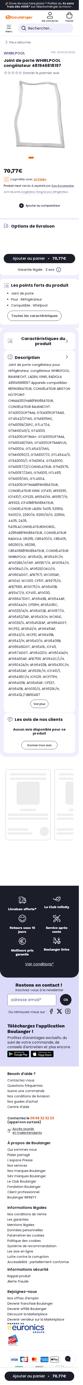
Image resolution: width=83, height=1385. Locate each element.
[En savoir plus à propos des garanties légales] (58, 269)
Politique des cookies (24, 1240)
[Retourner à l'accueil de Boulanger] (19, 17)
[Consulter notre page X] (59, 1012)
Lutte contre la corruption (28, 1256)
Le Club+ (40, 179)
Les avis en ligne (20, 1251)
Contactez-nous (20, 1080)
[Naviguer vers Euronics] (39, 1328)
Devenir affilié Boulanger (27, 1309)
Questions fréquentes (25, 1085)
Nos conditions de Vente (27, 1214)
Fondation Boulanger (24, 1186)
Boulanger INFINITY (21, 1197)
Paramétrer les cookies (25, 1235)
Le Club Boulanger (21, 1181)
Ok (65, 999)
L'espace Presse (20, 1160)
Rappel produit (19, 1276)
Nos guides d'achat (22, 1101)
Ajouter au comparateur (43, 205)
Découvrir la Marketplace (27, 1314)
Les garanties (18, 1219)
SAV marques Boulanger (26, 1176)
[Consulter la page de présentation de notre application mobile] (18, 1054)
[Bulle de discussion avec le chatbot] (67, 1359)
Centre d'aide (18, 1107)
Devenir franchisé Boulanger (30, 1303)
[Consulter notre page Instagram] (68, 1012)
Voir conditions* (39, 964)
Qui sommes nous (22, 1149)
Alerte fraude (18, 1281)
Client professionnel (23, 1192)
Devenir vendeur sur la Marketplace (35, 1319)
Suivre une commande (25, 1091)
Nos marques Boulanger (26, 1170)
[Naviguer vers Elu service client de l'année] (39, 1340)
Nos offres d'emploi (23, 1298)
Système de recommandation (31, 1246)
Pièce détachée (20, 42)
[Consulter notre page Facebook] (51, 1012)
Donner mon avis (39, 745)
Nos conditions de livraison (28, 1096)
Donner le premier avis (41, 73)
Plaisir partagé (18, 1155)
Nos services (17, 1165)
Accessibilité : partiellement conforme (38, 1262)
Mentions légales (20, 1224)
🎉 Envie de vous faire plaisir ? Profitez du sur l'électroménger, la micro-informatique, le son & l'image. (39, 5)
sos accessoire (62, 186)
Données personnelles (25, 1230)
